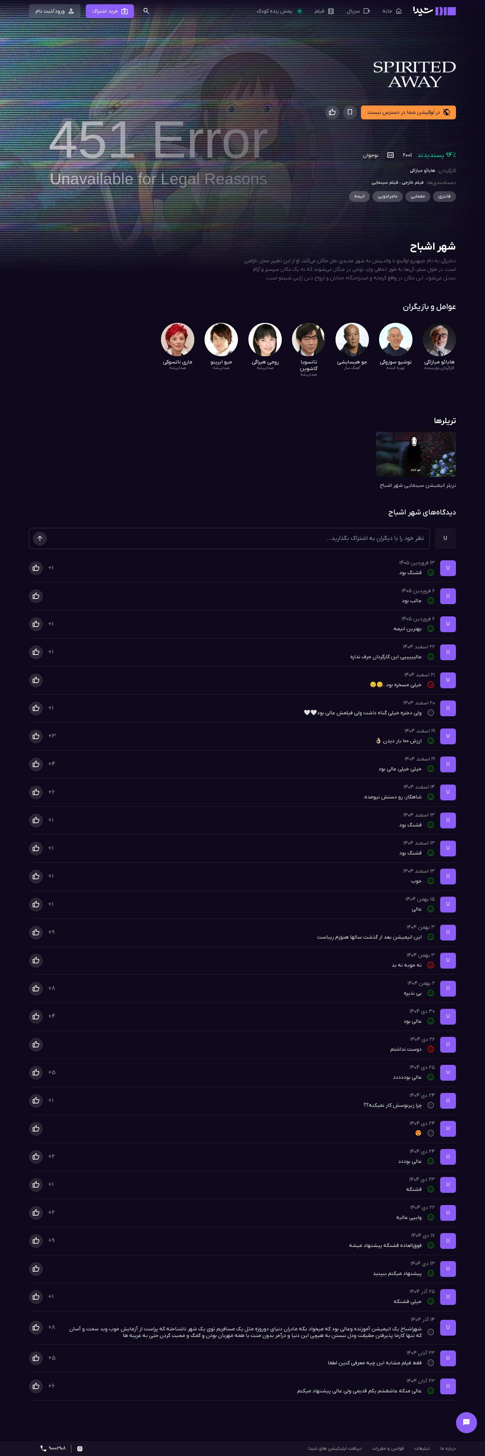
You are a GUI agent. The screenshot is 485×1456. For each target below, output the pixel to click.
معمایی (418, 196)
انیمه (359, 196)
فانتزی (444, 196)
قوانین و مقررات (388, 1448)
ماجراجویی (388, 196)
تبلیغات (422, 1448)
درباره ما (448, 1448)
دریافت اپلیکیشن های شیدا (335, 1448)
